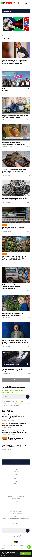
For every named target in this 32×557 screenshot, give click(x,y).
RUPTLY (16, 483)
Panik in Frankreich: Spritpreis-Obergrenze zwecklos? (12, 370)
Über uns (16, 516)
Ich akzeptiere (14, 401)
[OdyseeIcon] (20, 536)
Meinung (16, 474)
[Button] (28, 397)
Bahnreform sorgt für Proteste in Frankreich (13, 228)
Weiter (16, 380)
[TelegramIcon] (12, 536)
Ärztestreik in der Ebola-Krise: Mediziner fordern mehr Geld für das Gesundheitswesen (16, 286)
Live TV (9, 3)
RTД (16, 481)
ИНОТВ (16, 478)
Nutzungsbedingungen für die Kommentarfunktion (16, 518)
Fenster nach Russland (16, 486)
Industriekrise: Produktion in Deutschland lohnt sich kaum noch (13, 143)
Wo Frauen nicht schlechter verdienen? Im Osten (15, 89)
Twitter (16, 462)
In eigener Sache (16, 521)
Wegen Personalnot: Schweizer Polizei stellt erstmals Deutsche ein (15, 116)
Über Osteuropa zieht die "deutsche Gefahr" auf (12, 438)
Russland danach (16, 493)
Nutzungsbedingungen (16, 513)
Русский (10, 545)
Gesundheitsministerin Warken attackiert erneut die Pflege (12, 314)
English (3, 545)
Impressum (16, 508)
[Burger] (29, 3)
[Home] (3, 3)
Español (21, 545)
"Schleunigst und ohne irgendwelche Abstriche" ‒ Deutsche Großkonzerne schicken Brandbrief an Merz (14, 61)
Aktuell (16, 469)
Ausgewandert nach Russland (16, 496)
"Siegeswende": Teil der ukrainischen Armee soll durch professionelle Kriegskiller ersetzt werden (14, 258)
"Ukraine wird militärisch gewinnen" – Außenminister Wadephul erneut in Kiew (14, 431)
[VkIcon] (14, 536)
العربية (15, 545)
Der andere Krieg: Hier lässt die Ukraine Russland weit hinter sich (14, 424)
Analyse (16, 471)
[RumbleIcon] (17, 536)
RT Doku (16, 501)
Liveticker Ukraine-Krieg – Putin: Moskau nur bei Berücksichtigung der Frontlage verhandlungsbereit (15, 416)
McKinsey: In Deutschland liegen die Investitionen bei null (14, 199)
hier (13, 553)
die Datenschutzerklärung (17, 401)
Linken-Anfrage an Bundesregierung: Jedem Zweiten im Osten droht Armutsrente (14, 171)
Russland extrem (16, 498)
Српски (17, 546)
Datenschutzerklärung (16, 511)
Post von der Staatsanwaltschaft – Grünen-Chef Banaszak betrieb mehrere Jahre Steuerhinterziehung (15, 342)
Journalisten (16, 523)
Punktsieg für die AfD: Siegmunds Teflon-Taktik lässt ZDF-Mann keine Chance (14, 446)
